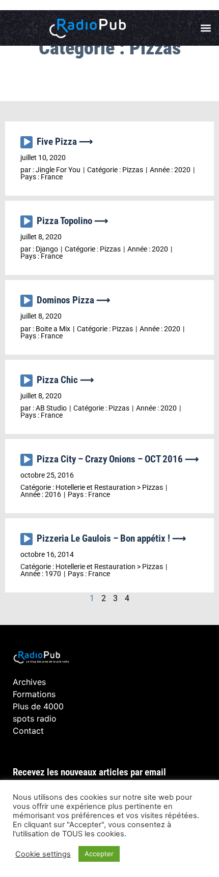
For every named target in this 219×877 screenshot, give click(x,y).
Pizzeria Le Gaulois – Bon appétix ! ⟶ (111, 538)
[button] (205, 28)
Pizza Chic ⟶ (65, 380)
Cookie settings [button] (43, 854)
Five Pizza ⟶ (65, 141)
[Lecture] (26, 142)
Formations (34, 694)
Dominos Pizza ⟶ (73, 300)
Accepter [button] (99, 854)
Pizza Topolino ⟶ (72, 221)
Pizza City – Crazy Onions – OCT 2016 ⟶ (118, 459)
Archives (29, 682)
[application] (28, 145)
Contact (28, 731)
